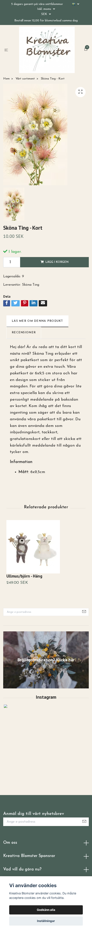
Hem (6, 85)
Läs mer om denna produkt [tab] (37, 328)
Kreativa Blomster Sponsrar (29, 863)
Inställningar (46, 921)
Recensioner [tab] (24, 339)
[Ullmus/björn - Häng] (46, 554)
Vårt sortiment (25, 85)
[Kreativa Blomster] (47, 53)
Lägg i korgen (56, 269)
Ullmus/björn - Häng (24, 583)
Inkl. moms (44, 9)
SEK (44, 14)
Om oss (10, 850)
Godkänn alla (46, 909)
